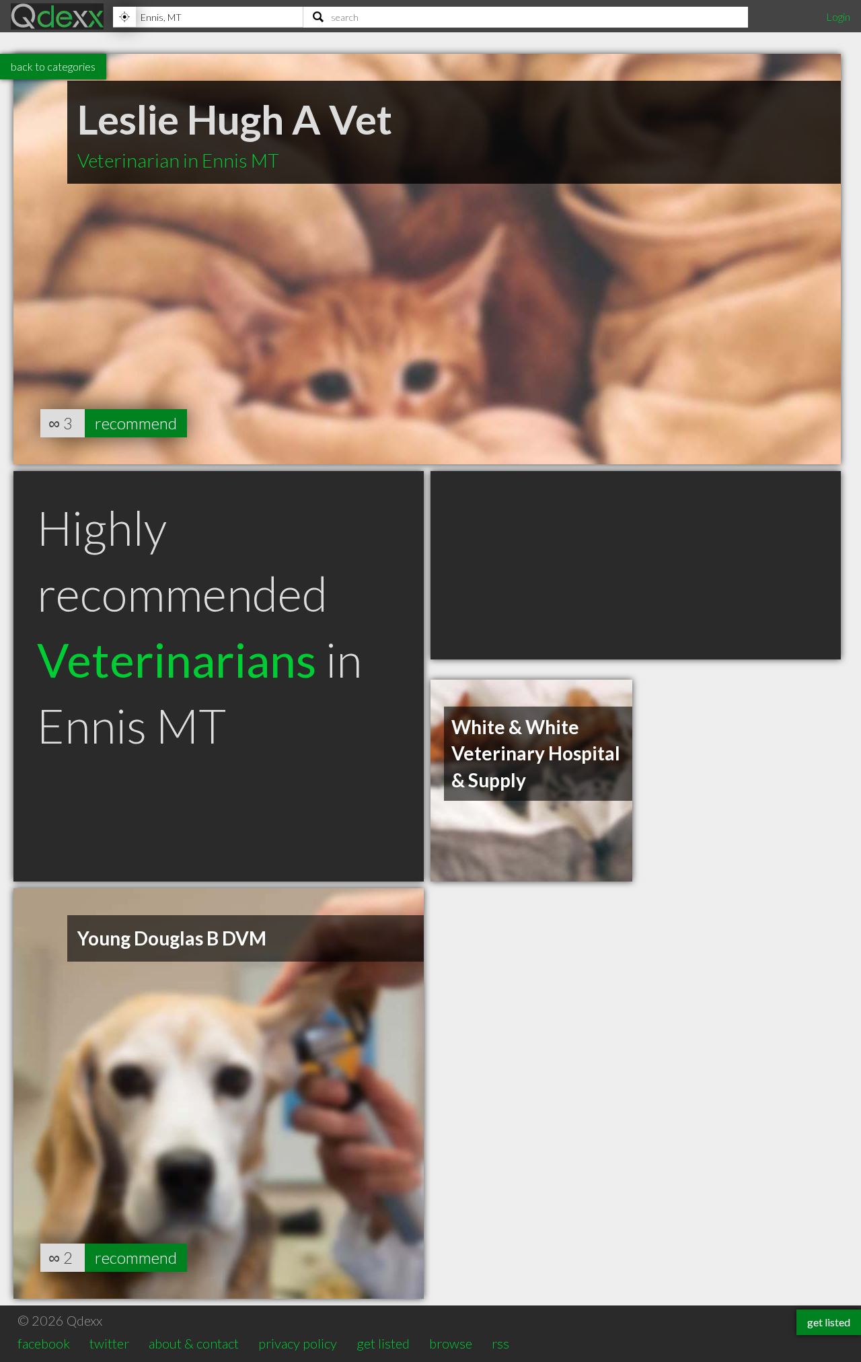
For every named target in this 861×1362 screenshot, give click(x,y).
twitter (109, 1343)
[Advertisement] (635, 565)
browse (450, 1343)
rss (500, 1343)
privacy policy (297, 1343)
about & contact (194, 1343)
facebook (43, 1343)
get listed (383, 1343)
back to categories (53, 66)
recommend (136, 423)
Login (838, 16)
